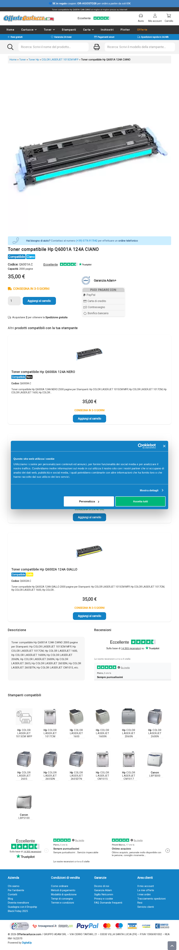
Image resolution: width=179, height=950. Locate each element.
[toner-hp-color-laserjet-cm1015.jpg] (102, 759)
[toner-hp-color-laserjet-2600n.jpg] (154, 716)
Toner (22, 59)
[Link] (24, 716)
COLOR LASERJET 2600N (155, 733)
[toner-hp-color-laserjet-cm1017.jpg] (128, 759)
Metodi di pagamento (63, 890)
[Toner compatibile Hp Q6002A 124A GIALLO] (89, 551)
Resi (139, 902)
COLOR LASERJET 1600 (76, 733)
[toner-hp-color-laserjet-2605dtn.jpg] (76, 759)
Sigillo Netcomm (103, 894)
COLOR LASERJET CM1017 (128, 775)
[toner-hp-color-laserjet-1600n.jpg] (102, 716)
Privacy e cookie (103, 898)
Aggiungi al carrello (39, 301)
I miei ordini (144, 894)
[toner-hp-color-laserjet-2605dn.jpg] (50, 759)
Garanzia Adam (103, 890)
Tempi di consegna (62, 898)
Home (13, 59)
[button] (36, 29)
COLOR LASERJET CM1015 (102, 775)
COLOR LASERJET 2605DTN (76, 775)
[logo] (28, 18)
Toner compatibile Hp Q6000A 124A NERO (43, 372)
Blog (10, 898)
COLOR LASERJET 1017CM (50, 733)
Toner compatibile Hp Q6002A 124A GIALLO (44, 569)
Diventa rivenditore (18, 902)
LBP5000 (154, 774)
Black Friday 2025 (18, 911)
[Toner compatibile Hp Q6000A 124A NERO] (89, 353)
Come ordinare (59, 886)
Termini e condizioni (62, 902)
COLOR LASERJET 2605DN (50, 775)
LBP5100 (24, 816)
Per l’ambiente (16, 890)
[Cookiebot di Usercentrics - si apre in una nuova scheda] (140, 446)
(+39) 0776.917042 (86, 240)
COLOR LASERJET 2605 (24, 775)
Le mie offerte (145, 890)
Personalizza (87, 501)
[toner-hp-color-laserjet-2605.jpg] (24, 759)
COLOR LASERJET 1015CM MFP (60, 59)
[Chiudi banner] (164, 446)
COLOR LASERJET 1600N (102, 733)
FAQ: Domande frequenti (108, 902)
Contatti (12, 894)
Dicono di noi (101, 886)
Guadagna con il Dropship (22, 906)
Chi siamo (13, 886)
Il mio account (145, 886)
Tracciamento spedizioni (151, 898)
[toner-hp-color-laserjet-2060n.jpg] (128, 716)
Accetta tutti (140, 501)
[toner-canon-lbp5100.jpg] (24, 801)
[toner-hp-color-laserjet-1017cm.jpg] (50, 716)
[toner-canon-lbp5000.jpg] (154, 759)
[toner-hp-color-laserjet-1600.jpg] (76, 716)
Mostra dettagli (149, 490)
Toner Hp (33, 59)
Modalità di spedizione (64, 894)
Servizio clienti (145, 906)
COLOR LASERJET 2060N (128, 733)
